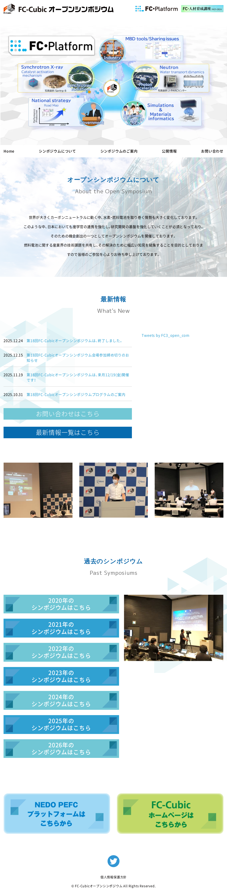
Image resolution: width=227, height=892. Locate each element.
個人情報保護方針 (113, 877)
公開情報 (169, 151)
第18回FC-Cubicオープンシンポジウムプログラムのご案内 (76, 394)
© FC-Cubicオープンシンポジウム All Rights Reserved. (113, 886)
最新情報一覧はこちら (68, 432)
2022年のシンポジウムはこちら (61, 652)
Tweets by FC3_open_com (166, 335)
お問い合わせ (212, 151)
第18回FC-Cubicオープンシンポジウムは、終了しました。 (75, 340)
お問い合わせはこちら (68, 414)
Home (9, 151)
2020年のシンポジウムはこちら (61, 604)
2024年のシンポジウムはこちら (61, 700)
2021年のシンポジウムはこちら (61, 628)
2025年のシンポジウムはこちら (61, 724)
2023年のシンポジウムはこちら (61, 676)
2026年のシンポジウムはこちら (61, 748)
